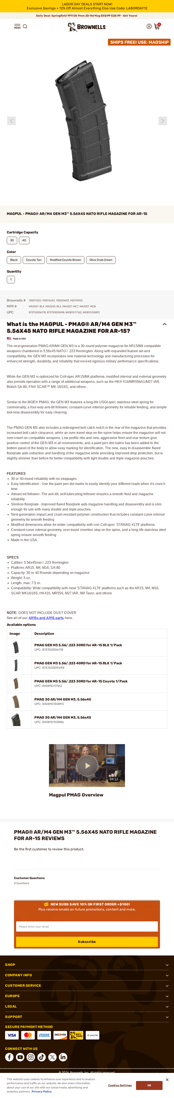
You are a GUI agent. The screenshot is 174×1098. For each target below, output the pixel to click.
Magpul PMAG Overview (76, 795)
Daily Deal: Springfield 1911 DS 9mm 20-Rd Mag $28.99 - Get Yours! (87, 15)
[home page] (87, 27)
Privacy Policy (42, 1091)
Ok (149, 1085)
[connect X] (52, 1057)
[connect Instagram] (31, 1057)
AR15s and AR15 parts (46, 618)
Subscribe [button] (87, 942)
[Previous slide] (11, 121)
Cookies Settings (120, 1085)
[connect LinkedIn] (63, 1057)
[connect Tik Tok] (41, 1057)
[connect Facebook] (9, 1057)
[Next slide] (163, 121)
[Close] (167, 1079)
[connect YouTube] (20, 1057)
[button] (17, 26)
